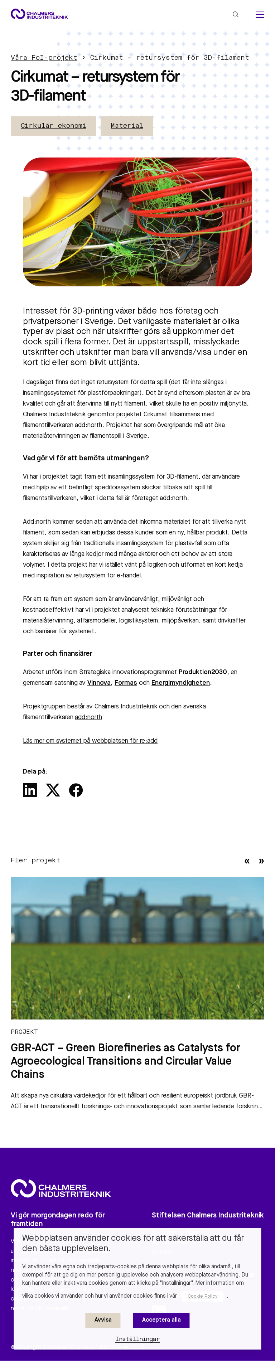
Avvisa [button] (103, 1320)
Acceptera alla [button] (161, 1320)
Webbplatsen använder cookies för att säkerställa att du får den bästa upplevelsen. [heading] (133, 1243)
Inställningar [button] (137, 1339)
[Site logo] (39, 14)
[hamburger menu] (260, 14)
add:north (88, 717)
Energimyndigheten (180, 683)
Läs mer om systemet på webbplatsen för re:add (90, 741)
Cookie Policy (203, 1296)
